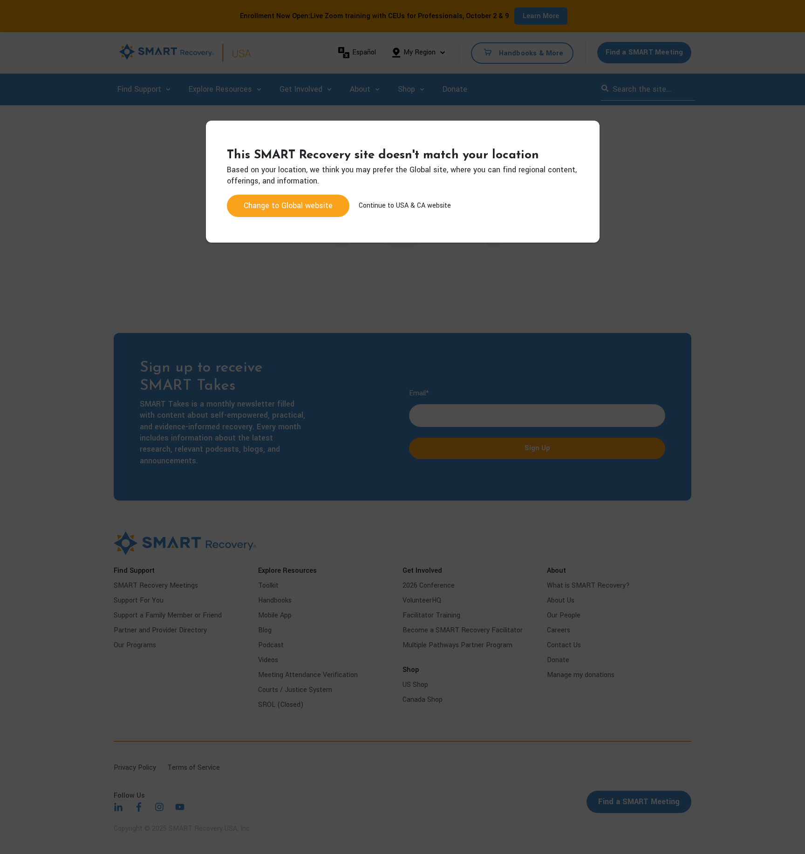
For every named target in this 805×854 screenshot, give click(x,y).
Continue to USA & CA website (405, 205)
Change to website (288, 205)
